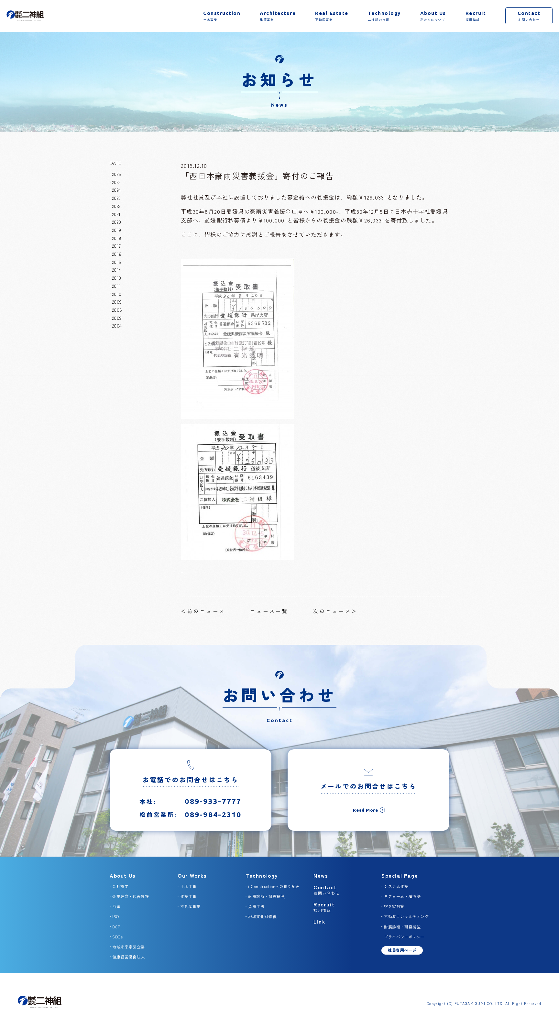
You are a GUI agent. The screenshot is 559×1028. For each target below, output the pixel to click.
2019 (116, 230)
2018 (116, 238)
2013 (116, 278)
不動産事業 (190, 906)
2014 (116, 269)
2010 (116, 294)
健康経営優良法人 (128, 956)
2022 (116, 206)
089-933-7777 (213, 801)
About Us (123, 875)
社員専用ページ (402, 950)
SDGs (117, 936)
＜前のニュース (203, 611)
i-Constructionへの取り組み (274, 886)
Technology (262, 875)
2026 (116, 174)
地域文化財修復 (262, 916)
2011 (116, 286)
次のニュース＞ (335, 611)
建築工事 (188, 896)
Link (319, 921)
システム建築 (396, 886)
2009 (117, 301)
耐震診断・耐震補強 (266, 896)
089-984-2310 (213, 814)
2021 (116, 214)
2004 (117, 325)
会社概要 (120, 886)
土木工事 (188, 886)
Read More (365, 810)
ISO (115, 916)
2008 (117, 310)
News (320, 875)
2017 (116, 246)
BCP (116, 926)
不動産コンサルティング (406, 916)
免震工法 (256, 906)
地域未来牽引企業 (128, 946)
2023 (116, 198)
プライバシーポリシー (404, 936)
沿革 (116, 906)
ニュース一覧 (269, 611)
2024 (116, 190)
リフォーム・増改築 (402, 896)
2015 (116, 262)
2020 (116, 222)
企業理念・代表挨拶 (130, 896)
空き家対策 (394, 906)
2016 (116, 254)
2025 (116, 182)
